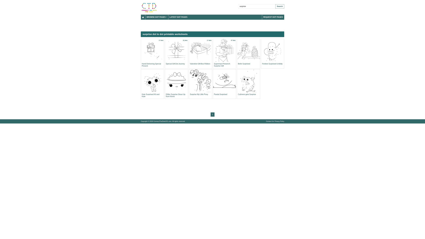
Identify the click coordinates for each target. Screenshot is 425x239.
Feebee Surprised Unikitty (272, 64)
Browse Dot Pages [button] (156, 17)
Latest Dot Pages (178, 17)
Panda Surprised (220, 94)
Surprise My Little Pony (199, 94)
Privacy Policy (279, 121)
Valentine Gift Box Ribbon (200, 64)
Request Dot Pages (273, 17)
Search (280, 6)
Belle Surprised (244, 64)
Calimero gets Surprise (247, 94)
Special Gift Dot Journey (175, 64)
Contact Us (270, 121)
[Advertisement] (207, 26)
